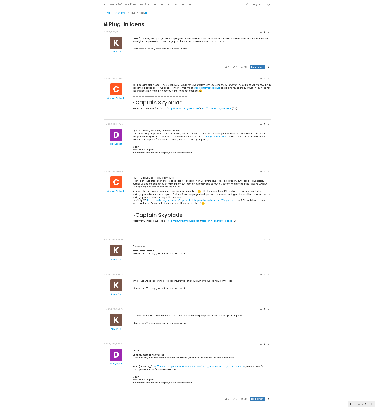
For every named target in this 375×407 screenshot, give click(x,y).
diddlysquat (116, 143)
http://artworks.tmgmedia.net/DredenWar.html (176, 366)
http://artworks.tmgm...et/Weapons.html (215, 200)
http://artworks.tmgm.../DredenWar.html (223, 366)
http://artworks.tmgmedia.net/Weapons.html (169, 200)
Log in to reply (257, 67)
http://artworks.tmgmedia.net (183, 108)
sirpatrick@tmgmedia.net (207, 87)
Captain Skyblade (116, 98)
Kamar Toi (116, 51)
